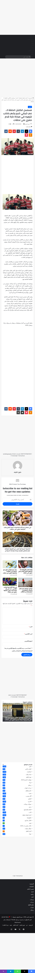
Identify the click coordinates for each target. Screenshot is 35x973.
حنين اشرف (27, 124)
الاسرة (29, 801)
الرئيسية (32, 35)
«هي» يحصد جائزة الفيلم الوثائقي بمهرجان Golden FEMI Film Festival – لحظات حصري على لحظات (18, 718)
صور (30, 766)
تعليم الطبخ (31, 50)
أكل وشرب (28, 796)
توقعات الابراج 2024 (26, 780)
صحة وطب (28, 774)
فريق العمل (22, 925)
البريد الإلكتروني (28, 634)
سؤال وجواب (28, 828)
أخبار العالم (28, 831)
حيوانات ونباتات (27, 804)
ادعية (32, 41)
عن (27, 925)
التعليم (29, 798)
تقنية (30, 823)
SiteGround (18, 922)
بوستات (32, 47)
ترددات (32, 48)
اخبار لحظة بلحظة (23, 98)
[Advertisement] (17, 17)
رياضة (32, 43)
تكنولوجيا (29, 817)
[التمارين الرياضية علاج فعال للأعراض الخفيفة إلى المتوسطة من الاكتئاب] (25, 582)
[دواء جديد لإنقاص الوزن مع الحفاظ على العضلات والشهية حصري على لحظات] (10, 564)
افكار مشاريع (28, 820)
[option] (17, 712)
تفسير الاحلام (31, 39)
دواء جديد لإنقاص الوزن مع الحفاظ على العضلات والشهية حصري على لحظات (10, 571)
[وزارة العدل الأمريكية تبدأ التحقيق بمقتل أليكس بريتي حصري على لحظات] (25, 564)
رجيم (30, 807)
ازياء (30, 782)
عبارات (32, 52)
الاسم (30, 626)
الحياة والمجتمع (27, 809)
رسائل (32, 54)
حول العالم (28, 777)
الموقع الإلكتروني (28, 641)
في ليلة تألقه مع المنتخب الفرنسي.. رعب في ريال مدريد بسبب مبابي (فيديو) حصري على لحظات (10, 589)
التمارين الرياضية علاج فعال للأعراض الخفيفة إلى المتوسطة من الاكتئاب (25, 590)
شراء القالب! (5, 925)
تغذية (30, 793)
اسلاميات (31, 37)
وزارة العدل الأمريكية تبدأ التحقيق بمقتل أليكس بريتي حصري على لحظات (25, 571)
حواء (30, 834)
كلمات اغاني (28, 769)
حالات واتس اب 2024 (25, 826)
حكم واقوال (28, 790)
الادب (30, 812)
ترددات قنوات (28, 788)
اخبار (33, 45)
